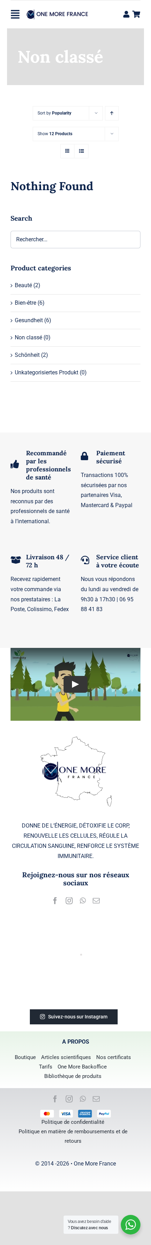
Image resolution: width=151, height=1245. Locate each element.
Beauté (23, 285)
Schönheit (27, 355)
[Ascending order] (112, 113)
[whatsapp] (83, 900)
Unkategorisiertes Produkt (46, 372)
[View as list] (81, 151)
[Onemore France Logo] (58, 10)
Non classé (28, 337)
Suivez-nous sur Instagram (77, 1016)
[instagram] (69, 900)
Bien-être (25, 302)
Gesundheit (29, 320)
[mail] (96, 900)
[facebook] (55, 900)
